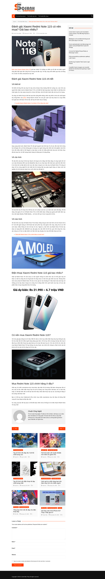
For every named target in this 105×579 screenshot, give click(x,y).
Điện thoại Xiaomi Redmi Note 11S (21, 69)
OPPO (24, 97)
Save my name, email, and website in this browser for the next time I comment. (32, 561)
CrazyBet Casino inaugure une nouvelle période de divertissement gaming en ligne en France (79, 69)
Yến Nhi (16, 514)
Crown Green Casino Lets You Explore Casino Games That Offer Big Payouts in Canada (79, 33)
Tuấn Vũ (16, 457)
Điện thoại (44, 508)
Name (13, 541)
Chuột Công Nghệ (17, 33)
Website (14, 554)
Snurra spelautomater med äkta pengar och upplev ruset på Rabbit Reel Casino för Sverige (80, 46)
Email (13, 548)
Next (61, 428)
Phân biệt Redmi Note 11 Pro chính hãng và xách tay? (29, 234)
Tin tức (59, 508)
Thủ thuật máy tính (32, 16)
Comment (14, 527)
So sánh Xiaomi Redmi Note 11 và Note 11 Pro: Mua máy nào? (31, 103)
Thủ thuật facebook (21, 16)
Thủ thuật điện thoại (43, 16)
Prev (16, 428)
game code (44, 450)
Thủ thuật (16, 507)
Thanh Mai (44, 514)
